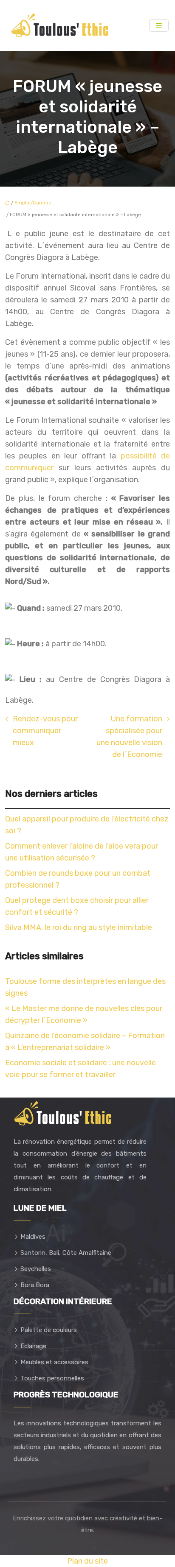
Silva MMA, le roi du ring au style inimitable (78, 927)
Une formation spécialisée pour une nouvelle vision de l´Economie (129, 736)
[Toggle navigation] (159, 25)
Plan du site (87, 1561)
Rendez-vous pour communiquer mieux (45, 730)
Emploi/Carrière (32, 203)
